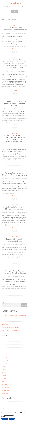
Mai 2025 (4, 343)
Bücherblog (4, 402)
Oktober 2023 (5, 393)
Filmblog (3, 405)
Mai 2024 (4, 372)
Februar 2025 (4, 348)
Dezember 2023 (5, 387)
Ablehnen (11, 418)
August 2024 (4, 363)
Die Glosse (14, 3)
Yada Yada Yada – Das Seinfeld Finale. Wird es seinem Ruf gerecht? (14, 103)
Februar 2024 (4, 381)
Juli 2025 (4, 340)
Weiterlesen (18, 48)
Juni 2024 (4, 369)
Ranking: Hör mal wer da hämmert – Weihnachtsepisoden (14, 174)
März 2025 (4, 346)
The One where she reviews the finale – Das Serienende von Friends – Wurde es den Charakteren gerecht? (14, 138)
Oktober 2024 (5, 357)
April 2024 (4, 375)
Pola (13, 33)
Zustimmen (5, 418)
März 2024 (4, 378)
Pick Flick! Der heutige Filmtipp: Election (10, 327)
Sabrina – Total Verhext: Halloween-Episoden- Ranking (14, 272)
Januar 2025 (4, 351)
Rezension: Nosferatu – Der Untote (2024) (11, 330)
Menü (15, 11)
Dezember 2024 (5, 354)
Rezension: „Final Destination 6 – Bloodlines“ (11, 320)
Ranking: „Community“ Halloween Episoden (14, 240)
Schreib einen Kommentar (21, 33)
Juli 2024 (4, 366)
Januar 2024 (4, 384)
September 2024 (5, 360)
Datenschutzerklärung (9, 415)
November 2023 (5, 390)
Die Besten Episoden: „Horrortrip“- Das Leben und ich (14, 29)
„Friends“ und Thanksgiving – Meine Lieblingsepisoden (14, 208)
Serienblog (14, 25)
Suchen (3, 302)
